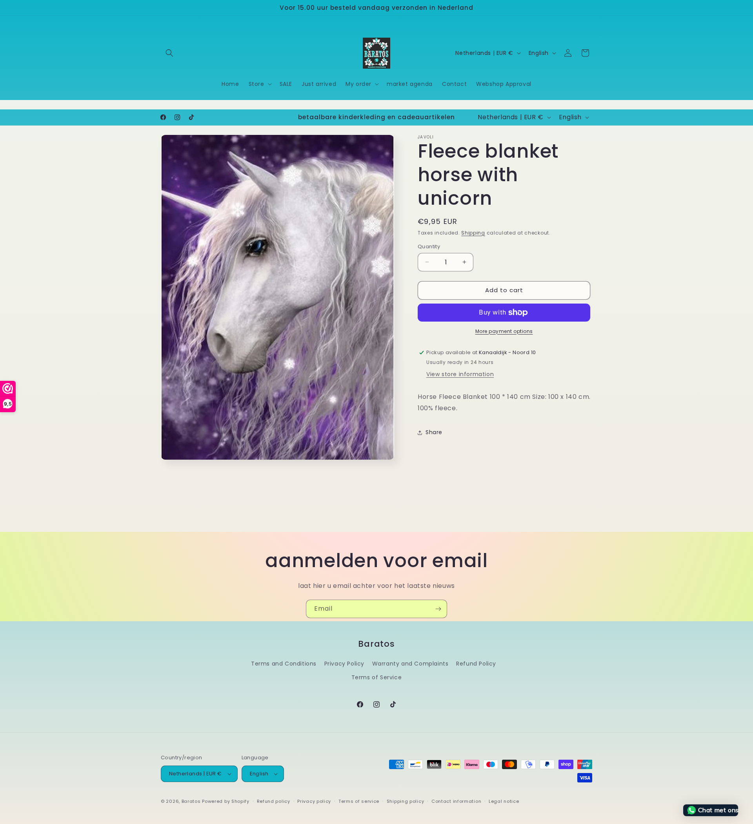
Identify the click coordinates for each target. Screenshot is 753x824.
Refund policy (273, 801)
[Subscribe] (438, 609)
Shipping (473, 232)
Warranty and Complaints (410, 664)
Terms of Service (376, 677)
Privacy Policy (344, 664)
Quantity (429, 246)
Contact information (456, 801)
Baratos (191, 801)
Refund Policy (476, 664)
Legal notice (504, 801)
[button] (169, 53)
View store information (460, 374)
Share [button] (434, 432)
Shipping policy (405, 801)
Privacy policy (314, 801)
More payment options (504, 331)
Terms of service (358, 801)
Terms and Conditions (283, 664)
